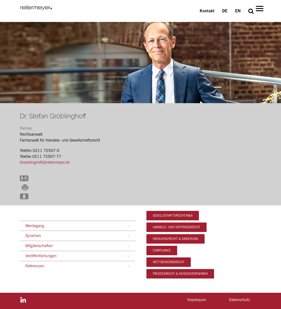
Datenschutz (239, 299)
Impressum (196, 299)
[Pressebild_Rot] (24, 194)
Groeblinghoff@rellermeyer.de (45, 162)
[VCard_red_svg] (24, 176)
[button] (251, 11)
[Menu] (259, 8)
